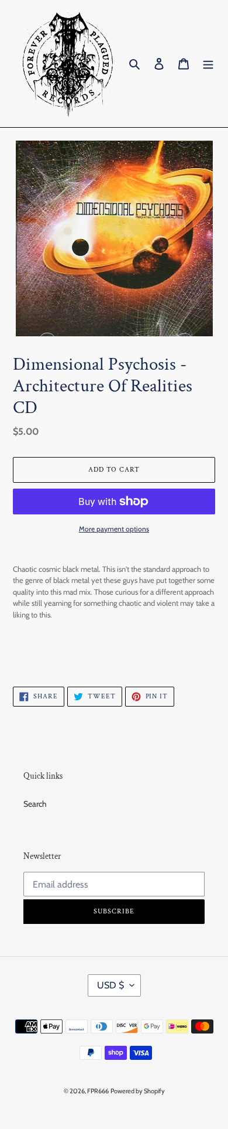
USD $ (110, 985)
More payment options (114, 528)
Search (35, 804)
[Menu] (208, 64)
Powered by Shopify (137, 1091)
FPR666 (98, 1091)
